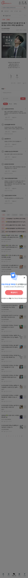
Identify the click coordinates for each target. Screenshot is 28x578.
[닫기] (24, 277)
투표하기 (14, 292)
